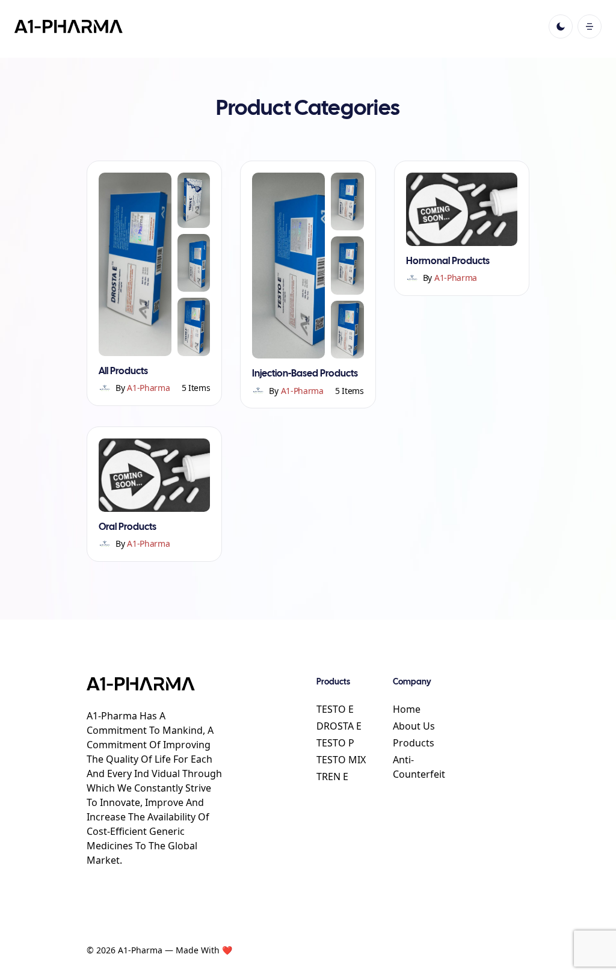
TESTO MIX (341, 759)
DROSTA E (339, 726)
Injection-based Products (305, 373)
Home (406, 709)
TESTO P (335, 742)
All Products (123, 371)
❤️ (227, 950)
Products (413, 742)
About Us (414, 726)
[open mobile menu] (590, 26)
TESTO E (335, 709)
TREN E (332, 776)
